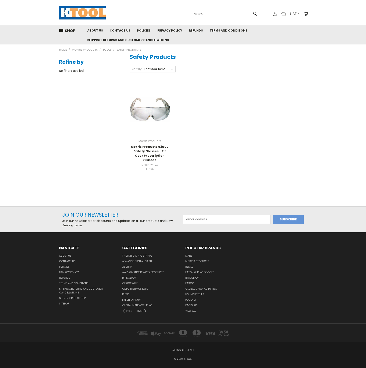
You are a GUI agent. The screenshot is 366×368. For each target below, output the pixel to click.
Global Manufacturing (201, 289)
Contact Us (120, 30)
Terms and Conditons (228, 30)
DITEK (125, 294)
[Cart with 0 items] (306, 14)
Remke (189, 266)
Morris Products (197, 261)
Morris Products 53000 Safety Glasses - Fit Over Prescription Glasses (150, 153)
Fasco (189, 283)
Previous (355, 355)
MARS (189, 255)
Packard (191, 305)
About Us (95, 30)
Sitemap (64, 303)
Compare (148, 109)
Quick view (150, 100)
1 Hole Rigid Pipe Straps (137, 255)
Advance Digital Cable (137, 261)
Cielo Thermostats (135, 289)
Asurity (127, 266)
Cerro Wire (130, 283)
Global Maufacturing (137, 305)
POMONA (190, 300)
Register (80, 298)
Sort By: (137, 69)
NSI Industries (194, 294)
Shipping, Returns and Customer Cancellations (128, 40)
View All (190, 311)
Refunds (196, 30)
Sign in (64, 298)
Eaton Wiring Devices (199, 272)
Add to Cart (150, 117)
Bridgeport (130, 277)
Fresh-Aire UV (131, 300)
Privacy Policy (169, 30)
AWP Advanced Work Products (143, 272)
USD (293, 14)
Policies (144, 30)
